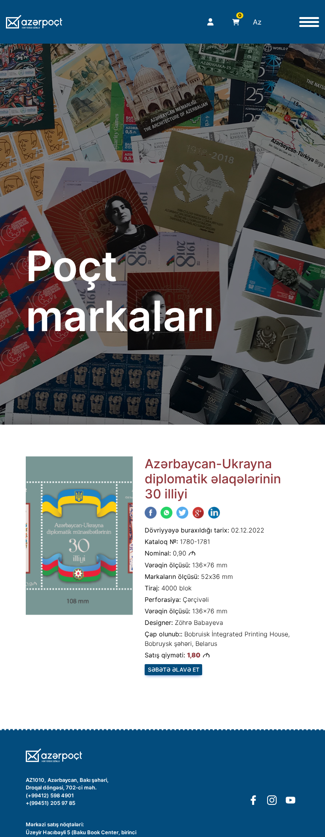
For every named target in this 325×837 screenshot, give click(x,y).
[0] (233, 22)
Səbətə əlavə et (173, 669)
